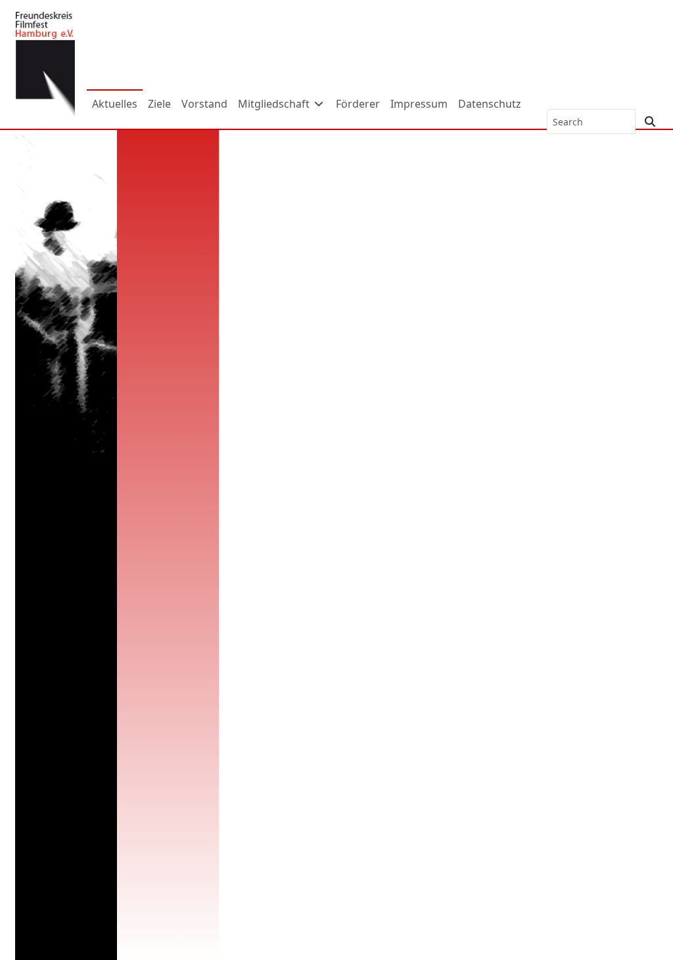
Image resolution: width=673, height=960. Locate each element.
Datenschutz (489, 104)
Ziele (159, 104)
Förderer (358, 104)
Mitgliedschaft (275, 104)
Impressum (419, 104)
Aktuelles (114, 104)
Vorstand (204, 104)
